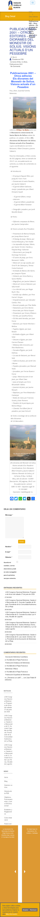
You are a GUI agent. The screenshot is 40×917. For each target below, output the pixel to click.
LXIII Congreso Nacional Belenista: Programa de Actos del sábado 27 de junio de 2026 (20, 593)
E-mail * (8, 552)
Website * (8, 557)
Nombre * (8, 546)
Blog (5, 781)
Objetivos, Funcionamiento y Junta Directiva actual (8, 801)
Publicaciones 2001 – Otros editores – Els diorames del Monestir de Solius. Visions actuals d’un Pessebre (23, 41)
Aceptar (25, 910)
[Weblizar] (14, 5)
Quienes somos (8, 786)
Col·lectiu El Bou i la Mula (18, 62)
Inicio (30, 12)
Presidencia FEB (17, 59)
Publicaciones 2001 (16, 64)
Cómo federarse (8, 819)
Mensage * (9, 515)
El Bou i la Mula (23, 130)
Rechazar (33, 910)
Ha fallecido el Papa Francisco (17, 660)
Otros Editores (33, 17)
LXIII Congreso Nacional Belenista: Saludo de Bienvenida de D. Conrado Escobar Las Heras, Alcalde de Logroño (20, 614)
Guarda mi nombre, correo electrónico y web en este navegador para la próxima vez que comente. (10, 570)
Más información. (12, 914)
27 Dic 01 (14, 57)
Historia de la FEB (8, 792)
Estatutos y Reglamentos (8, 812)
